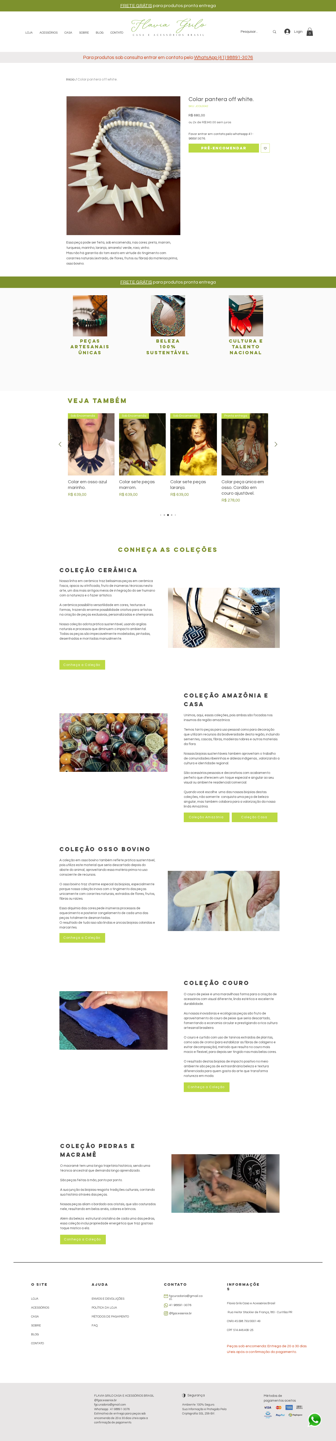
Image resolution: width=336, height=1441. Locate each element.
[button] (309, 32)
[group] (168, 461)
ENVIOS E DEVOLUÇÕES (108, 1298)
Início (70, 79)
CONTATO (37, 1343)
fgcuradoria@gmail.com (110, 1404)
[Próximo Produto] (276, 444)
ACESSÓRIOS (40, 1307)
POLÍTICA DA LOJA (105, 1307)
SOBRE (36, 1325)
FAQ (95, 1325)
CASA (35, 1316)
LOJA (34, 1298)
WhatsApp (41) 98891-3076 (223, 57)
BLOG (35, 1334)
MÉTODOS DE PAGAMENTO (110, 1316)
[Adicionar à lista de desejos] (265, 148)
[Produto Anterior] (60, 444)
